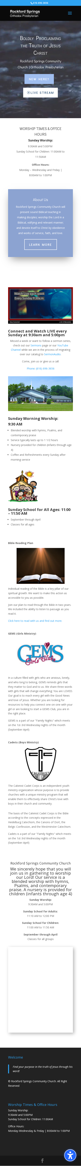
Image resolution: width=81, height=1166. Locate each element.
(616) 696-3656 (45, 368)
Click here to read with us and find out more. (35, 621)
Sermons (36, 345)
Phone (31, 368)
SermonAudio (52, 354)
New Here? (39, 79)
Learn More (40, 244)
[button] (70, 1155)
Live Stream (42, 92)
